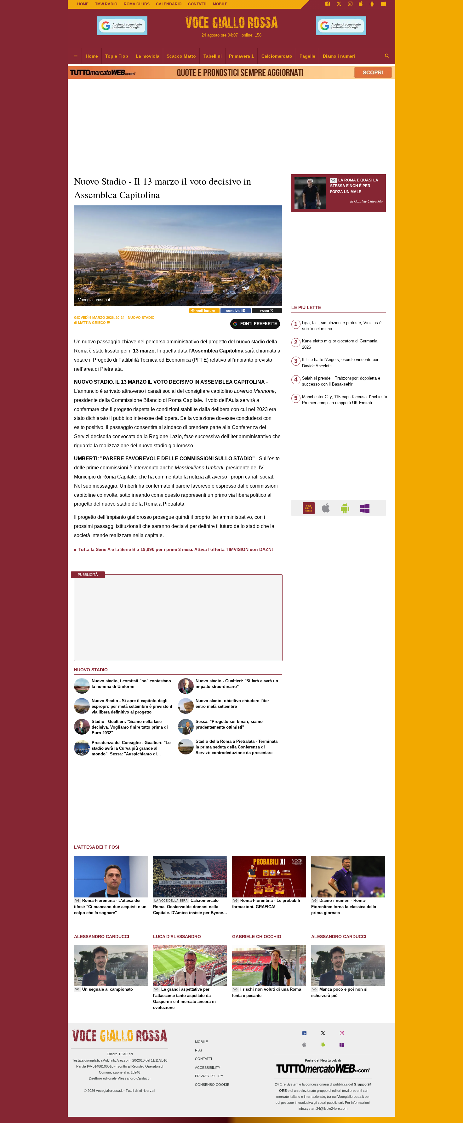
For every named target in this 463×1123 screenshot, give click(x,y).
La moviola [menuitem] (147, 56)
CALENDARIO (168, 4)
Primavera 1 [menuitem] (241, 56)
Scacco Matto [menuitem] (181, 56)
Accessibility (207, 1067)
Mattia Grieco (92, 322)
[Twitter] (338, 4)
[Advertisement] (338, 765)
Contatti (203, 1059)
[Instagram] (350, 4)
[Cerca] (387, 56)
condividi (234, 310)
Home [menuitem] (92, 56)
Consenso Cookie (212, 1084)
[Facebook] (327, 4)
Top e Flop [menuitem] (116, 56)
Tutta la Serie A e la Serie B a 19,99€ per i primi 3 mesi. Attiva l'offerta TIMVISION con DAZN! (175, 549)
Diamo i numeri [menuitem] (339, 56)
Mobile (201, 1042)
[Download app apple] (361, 4)
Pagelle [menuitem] (307, 56)
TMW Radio (106, 4)
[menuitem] (75, 56)
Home (83, 4)
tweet (265, 310)
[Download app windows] (383, 4)
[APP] (310, 507)
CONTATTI (197, 4)
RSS (198, 1050)
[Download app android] (372, 4)
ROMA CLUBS (137, 4)
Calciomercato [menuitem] (276, 56)
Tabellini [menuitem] (212, 56)
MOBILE (220, 4)
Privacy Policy (209, 1076)
